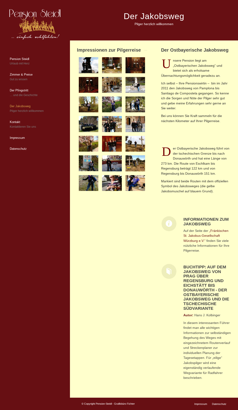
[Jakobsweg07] (88, 163)
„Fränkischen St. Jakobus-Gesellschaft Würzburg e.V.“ (205, 236)
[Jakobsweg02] (135, 183)
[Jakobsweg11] (135, 124)
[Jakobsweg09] (111, 143)
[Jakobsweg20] (135, 65)
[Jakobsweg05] (135, 163)
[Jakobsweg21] (111, 65)
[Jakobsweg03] (111, 183)
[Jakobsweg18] (111, 85)
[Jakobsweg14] (135, 104)
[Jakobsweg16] (88, 104)
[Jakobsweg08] (135, 143)
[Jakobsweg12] (111, 124)
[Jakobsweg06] (111, 163)
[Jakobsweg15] (111, 104)
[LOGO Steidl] (34, 24)
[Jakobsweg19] (88, 85)
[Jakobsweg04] (88, 183)
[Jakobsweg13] (88, 124)
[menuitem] (35, 62)
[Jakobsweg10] (88, 143)
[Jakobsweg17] (135, 85)
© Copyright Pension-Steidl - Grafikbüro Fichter (108, 403)
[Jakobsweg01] (88, 65)
